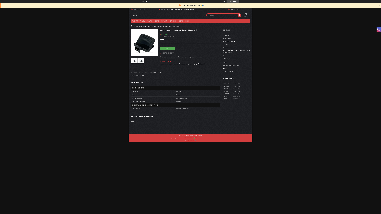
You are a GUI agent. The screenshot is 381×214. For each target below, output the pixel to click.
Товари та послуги (140, 26)
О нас (157, 21)
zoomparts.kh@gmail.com (231, 65)
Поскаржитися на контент (186, 138)
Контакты (164, 21)
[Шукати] (239, 15)
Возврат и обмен (183, 21)
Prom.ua (200, 135)
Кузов (149, 26)
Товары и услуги (146, 21)
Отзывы (173, 21)
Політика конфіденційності (202, 138)
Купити (167, 48)
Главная (135, 21)
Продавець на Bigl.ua (190, 137)
